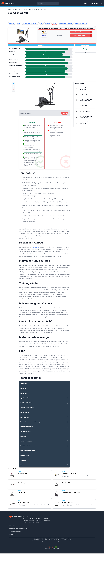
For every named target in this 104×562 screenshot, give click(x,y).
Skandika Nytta (22, 483)
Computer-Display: (26, 402)
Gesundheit (32, 518)
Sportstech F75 (22, 473)
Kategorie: (23, 388)
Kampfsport (47, 518)
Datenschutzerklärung (15, 531)
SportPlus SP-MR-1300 (69, 473)
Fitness (24, 522)
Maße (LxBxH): (24, 455)
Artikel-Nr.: (23, 383)
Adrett (54, 23)
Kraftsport (31, 520)
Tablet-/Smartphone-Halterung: (30, 422)
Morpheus (11, 23)
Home (10, 9)
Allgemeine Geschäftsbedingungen (18, 528)
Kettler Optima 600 (67, 502)
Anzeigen (65, 113)
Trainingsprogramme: (27, 407)
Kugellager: (23, 436)
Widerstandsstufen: (26, 426)
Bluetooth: (23, 393)
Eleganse (47, 23)
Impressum (12, 534)
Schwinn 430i (66, 483)
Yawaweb (53, 548)
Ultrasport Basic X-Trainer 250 (71, 492)
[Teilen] (13, 83)
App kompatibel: (25, 398)
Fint (41, 23)
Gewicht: (23, 460)
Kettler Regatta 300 (23, 502)
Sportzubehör (47, 520)
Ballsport (38, 522)
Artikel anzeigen (12, 474)
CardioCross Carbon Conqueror (30, 23)
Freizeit (38, 518)
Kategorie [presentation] (94, 3)
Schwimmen (39, 520)
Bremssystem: (24, 412)
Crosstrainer (24, 9)
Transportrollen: (25, 446)
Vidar (18, 23)
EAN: (21, 465)
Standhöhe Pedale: (26, 441)
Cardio (16, 9)
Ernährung (25, 520)
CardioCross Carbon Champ (65, 23)
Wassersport (32, 522)
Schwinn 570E (22, 492)
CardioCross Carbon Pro (81, 23)
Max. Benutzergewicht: (27, 450)
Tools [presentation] (85, 3)
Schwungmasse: (25, 431)
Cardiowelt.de (9, 3)
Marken (31, 9)
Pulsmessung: (24, 417)
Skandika (38, 9)
